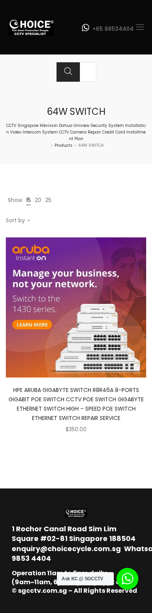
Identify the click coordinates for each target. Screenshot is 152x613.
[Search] (68, 72)
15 (28, 200)
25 (48, 200)
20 (38, 200)
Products (63, 145)
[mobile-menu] (140, 27)
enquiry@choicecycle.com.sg (66, 548)
